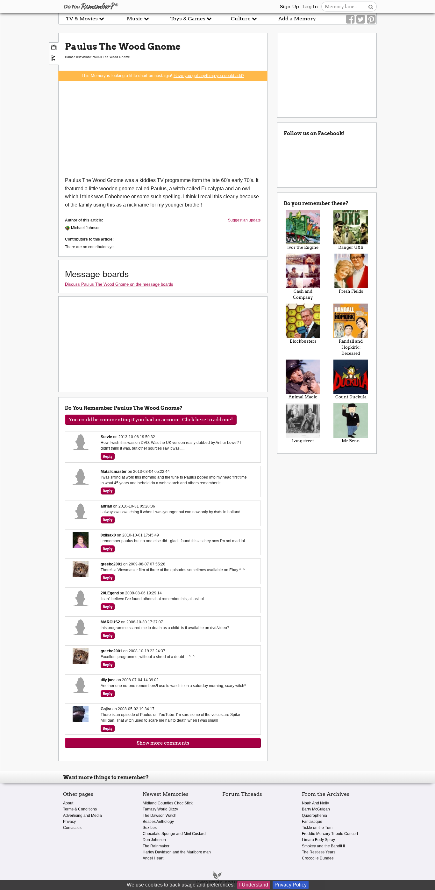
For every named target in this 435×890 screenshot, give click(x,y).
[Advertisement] (163, 128)
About (68, 803)
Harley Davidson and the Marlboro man (177, 852)
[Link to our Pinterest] (371, 19)
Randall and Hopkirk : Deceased (351, 347)
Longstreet (303, 440)
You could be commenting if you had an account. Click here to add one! (151, 420)
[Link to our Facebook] (350, 19)
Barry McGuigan (316, 809)
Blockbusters (303, 341)
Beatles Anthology (158, 821)
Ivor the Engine (302, 247)
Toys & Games (188, 19)
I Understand (253, 884)
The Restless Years (318, 852)
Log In (310, 7)
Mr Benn (351, 440)
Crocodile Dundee (318, 858)
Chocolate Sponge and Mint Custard (174, 833)
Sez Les (150, 827)
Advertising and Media (82, 815)
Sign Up (289, 7)
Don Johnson (154, 839)
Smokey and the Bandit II (323, 846)
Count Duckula (351, 397)
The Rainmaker (156, 846)
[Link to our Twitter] (360, 19)
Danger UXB (350, 247)
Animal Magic (303, 397)
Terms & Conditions (80, 809)
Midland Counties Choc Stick (168, 803)
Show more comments (163, 743)
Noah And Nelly (315, 803)
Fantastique (312, 821)
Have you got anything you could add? (209, 75)
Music (135, 19)
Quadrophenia (314, 815)
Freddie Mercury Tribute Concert (330, 833)
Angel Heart (153, 858)
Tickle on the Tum (317, 827)
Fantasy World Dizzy (160, 809)
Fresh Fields (351, 291)
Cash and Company (303, 294)
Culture (241, 19)
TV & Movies (82, 19)
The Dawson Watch (159, 815)
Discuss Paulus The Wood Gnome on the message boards (119, 284)
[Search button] (370, 6)
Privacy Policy (291, 884)
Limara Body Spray (318, 839)
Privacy (69, 821)
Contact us (72, 827)
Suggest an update (244, 220)
